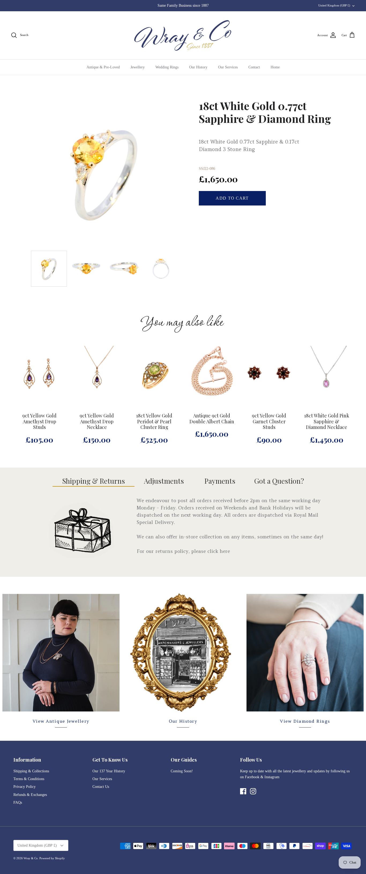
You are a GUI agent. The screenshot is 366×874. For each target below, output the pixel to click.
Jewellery (137, 67)
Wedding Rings (166, 67)
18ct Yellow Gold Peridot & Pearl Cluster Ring (154, 421)
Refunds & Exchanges (30, 795)
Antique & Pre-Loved (103, 67)
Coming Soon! (182, 771)
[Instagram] (253, 791)
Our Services (228, 67)
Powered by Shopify (52, 858)
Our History (198, 67)
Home (275, 67)
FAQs (17, 802)
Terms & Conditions (28, 779)
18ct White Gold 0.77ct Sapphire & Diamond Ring (265, 112)
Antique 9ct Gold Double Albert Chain (211, 419)
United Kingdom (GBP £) (334, 5)
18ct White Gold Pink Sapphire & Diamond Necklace (326, 421)
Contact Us (100, 787)
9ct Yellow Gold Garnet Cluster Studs (269, 421)
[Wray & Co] (183, 35)
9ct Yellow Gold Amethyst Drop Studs (39, 421)
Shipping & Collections (31, 771)
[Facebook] (243, 791)
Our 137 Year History (108, 771)
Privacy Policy (24, 787)
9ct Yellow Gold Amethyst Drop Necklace (97, 421)
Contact (254, 67)
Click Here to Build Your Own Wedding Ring (183, 5)
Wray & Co (31, 858)
